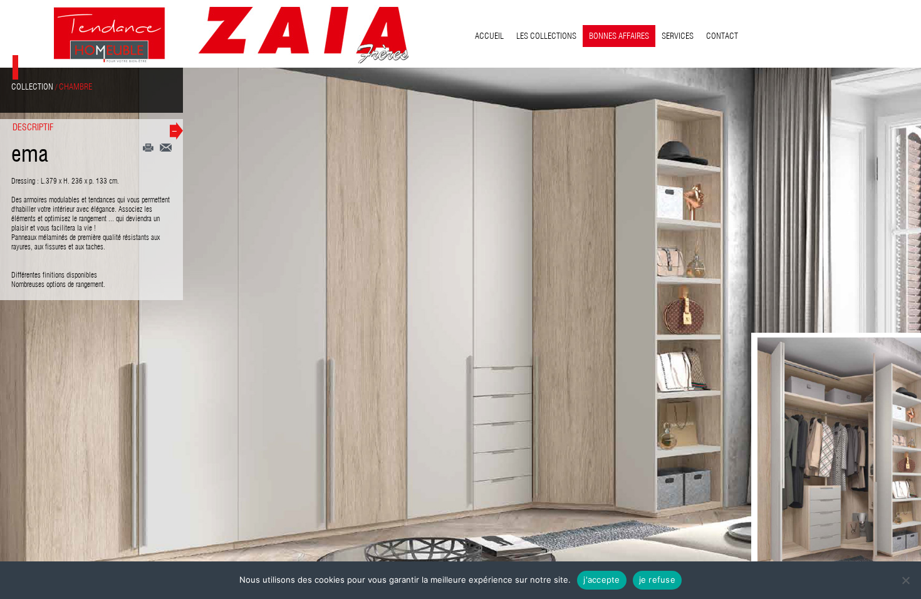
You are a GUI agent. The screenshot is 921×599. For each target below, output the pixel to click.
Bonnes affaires (619, 36)
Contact (722, 36)
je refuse (657, 580)
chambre (75, 86)
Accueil (489, 36)
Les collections (546, 36)
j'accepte (601, 580)
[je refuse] (905, 580)
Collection (32, 86)
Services (678, 36)
